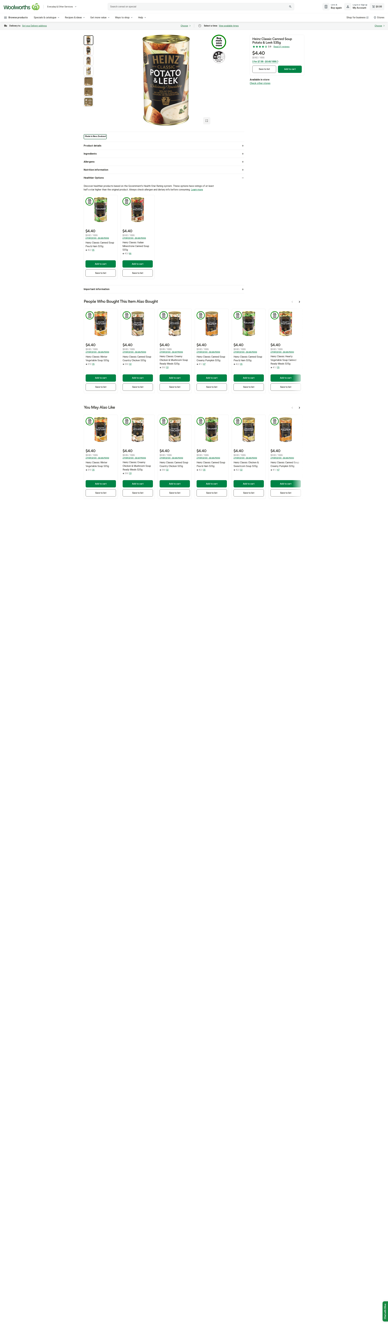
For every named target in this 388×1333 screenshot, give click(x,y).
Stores (380, 17)
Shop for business (356, 17)
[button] (88, 40)
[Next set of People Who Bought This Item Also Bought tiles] (299, 301)
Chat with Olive (385, 1311)
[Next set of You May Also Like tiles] (299, 407)
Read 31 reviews (281, 46)
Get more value (98, 17)
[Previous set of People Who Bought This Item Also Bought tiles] (292, 301)
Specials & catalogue (45, 17)
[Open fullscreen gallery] (206, 120)
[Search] (290, 6)
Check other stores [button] (260, 83)
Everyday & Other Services (60, 6)
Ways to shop (122, 17)
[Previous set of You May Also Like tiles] (292, 407)
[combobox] (201, 6)
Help (140, 17)
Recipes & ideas (73, 17)
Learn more (197, 189)
